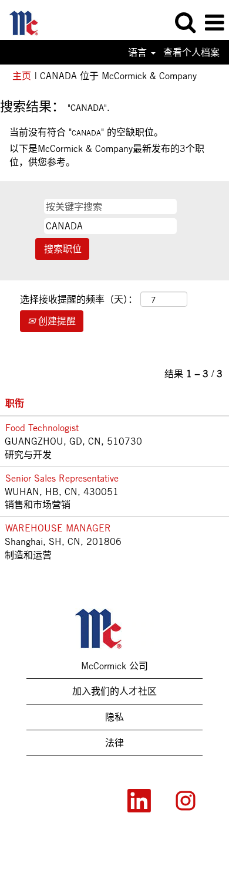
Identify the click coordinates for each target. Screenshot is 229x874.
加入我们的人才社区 (114, 691)
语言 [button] (139, 52)
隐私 (114, 717)
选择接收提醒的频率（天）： (78, 299)
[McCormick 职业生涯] (29, 21)
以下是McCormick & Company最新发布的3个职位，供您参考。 (106, 155)
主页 (21, 76)
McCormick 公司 (114, 666)
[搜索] (185, 22)
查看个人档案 (191, 52)
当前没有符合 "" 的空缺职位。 (86, 132)
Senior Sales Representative (62, 478)
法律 (114, 742)
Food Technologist (42, 427)
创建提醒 (55, 321)
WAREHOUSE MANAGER (58, 528)
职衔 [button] (14, 403)
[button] (214, 23)
